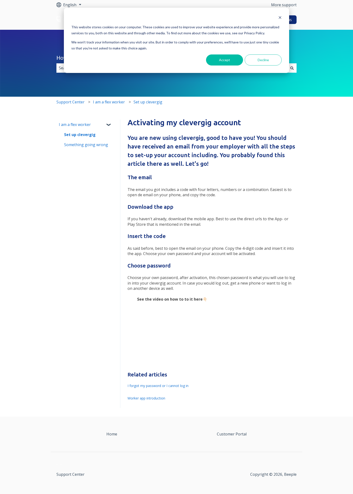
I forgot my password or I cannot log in (158, 385)
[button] (109, 125)
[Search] (292, 67)
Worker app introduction (146, 398)
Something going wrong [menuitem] (86, 144)
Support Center (70, 102)
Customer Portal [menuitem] (232, 434)
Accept (224, 60)
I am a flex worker (109, 102)
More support (284, 4)
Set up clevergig (148, 102)
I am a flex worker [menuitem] (75, 124)
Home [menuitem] (111, 434)
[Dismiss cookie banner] (280, 18)
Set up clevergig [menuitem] (80, 134)
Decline (263, 60)
